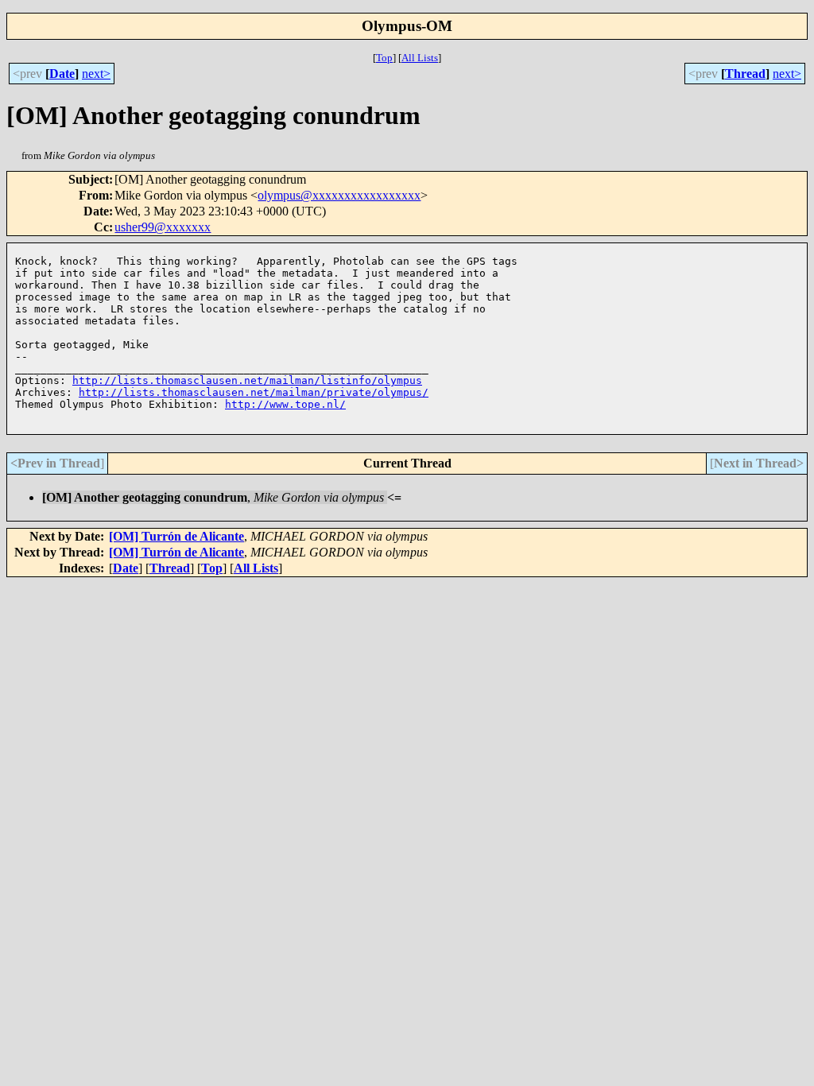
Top (384, 58)
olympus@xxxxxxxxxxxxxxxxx (339, 195)
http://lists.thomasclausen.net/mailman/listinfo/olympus (247, 380)
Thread (745, 73)
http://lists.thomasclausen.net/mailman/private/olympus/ (253, 392)
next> (96, 73)
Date (62, 73)
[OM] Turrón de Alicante (176, 536)
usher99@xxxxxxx (162, 227)
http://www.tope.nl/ (285, 404)
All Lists (419, 58)
